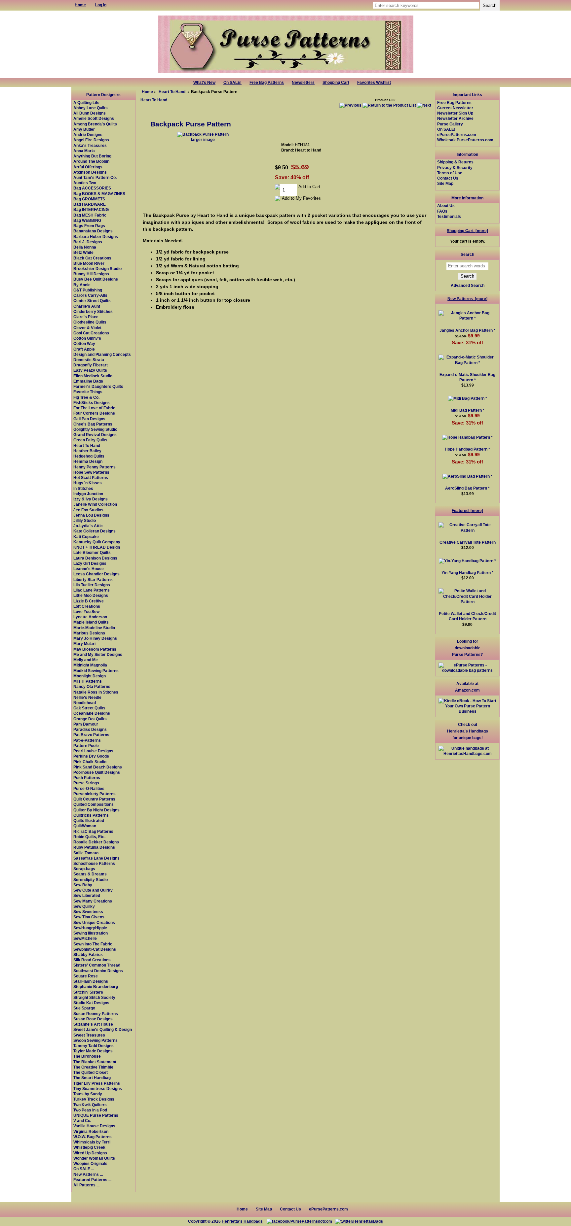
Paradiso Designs (90, 729)
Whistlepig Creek (89, 1147)
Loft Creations (86, 606)
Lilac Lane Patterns (91, 590)
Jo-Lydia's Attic (88, 526)
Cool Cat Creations (91, 333)
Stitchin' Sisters (88, 992)
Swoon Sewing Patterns (95, 1040)
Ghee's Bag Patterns (92, 424)
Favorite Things (87, 392)
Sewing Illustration (90, 933)
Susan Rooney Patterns (95, 1013)
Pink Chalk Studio (89, 762)
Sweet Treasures (89, 1035)
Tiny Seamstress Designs (97, 1088)
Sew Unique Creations (94, 922)
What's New (204, 82)
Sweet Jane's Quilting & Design (102, 1029)
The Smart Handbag (92, 1077)
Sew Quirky (84, 906)
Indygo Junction (88, 494)
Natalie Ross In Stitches (95, 692)
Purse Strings (86, 783)
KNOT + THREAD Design (96, 547)
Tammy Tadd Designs (93, 1045)
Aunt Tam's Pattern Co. (95, 177)
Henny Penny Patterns (94, 467)
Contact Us (447, 178)
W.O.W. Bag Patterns (92, 1137)
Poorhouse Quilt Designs (96, 772)
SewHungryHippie (90, 928)
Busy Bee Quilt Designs (95, 279)
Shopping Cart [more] (467, 230)
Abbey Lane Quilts (90, 108)
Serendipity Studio (90, 879)
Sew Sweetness (88, 911)
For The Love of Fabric (94, 408)
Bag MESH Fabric (89, 215)
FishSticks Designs (91, 402)
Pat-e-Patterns (87, 740)
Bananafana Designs (93, 231)
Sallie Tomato (85, 853)
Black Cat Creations (92, 258)
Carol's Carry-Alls (90, 295)
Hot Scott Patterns (90, 477)
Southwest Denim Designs (98, 971)
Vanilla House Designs (94, 1126)
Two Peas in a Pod (90, 1110)
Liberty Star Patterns (93, 579)
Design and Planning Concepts (102, 354)
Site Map (445, 183)
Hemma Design (87, 461)
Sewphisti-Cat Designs (94, 949)
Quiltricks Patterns (91, 815)
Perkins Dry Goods (91, 756)
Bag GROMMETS (89, 199)
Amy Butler (84, 129)
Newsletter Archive (455, 118)
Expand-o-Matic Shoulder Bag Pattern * (467, 377)
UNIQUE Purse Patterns (95, 1115)
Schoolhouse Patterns (94, 863)
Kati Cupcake (86, 536)
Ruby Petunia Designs (94, 847)
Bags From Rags (89, 225)
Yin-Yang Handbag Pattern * (467, 572)
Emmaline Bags (88, 381)
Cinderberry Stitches (93, 311)
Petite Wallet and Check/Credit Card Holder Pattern (467, 616)
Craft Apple (84, 349)
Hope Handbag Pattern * (467, 449)
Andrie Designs (87, 134)
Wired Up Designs (90, 1153)
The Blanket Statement (94, 1062)
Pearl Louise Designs (93, 751)
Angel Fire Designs (91, 140)
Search (467, 254)
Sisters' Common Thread (96, 965)
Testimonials (449, 216)
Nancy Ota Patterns (91, 686)
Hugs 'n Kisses (87, 483)
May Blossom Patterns (94, 649)
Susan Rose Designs (93, 1019)
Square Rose (85, 976)
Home (147, 91)
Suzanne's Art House (93, 1024)
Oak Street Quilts (89, 708)
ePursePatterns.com (456, 134)
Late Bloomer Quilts (92, 552)
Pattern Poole (86, 745)
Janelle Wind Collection (95, 504)
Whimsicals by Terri (91, 1142)
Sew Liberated (86, 895)
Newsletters (303, 82)
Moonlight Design (89, 676)
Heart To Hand (172, 91)
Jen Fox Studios (88, 510)
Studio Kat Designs (91, 1003)
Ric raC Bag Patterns (93, 831)
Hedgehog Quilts (88, 456)
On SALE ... (83, 1169)
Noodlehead (84, 702)
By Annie (82, 285)
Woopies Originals (90, 1163)
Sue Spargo (84, 1008)
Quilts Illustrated (88, 820)
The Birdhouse (87, 1056)
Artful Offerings (87, 167)
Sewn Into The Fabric (92, 944)
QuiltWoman (84, 826)
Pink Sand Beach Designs (97, 767)
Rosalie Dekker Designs (96, 842)
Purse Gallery (450, 124)
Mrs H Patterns (87, 681)
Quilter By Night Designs (96, 810)
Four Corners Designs (94, 413)
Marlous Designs (89, 633)
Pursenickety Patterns (94, 794)
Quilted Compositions (93, 804)
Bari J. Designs (87, 242)
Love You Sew (86, 611)
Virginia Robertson (90, 1131)
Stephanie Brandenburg (95, 986)
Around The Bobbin (91, 161)
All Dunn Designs (89, 113)
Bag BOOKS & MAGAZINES (99, 193)
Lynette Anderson (90, 617)
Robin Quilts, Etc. (89, 836)
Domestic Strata (88, 360)
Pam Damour (85, 724)
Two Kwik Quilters (90, 1105)
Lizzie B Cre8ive (88, 601)
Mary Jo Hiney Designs (95, 638)
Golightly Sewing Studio (95, 429)
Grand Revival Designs (95, 434)
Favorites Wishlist (374, 82)
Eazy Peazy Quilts (90, 370)
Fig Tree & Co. (86, 397)
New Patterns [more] (467, 298)
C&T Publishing (87, 290)
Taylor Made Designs (93, 1051)
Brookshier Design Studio (97, 268)
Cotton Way (84, 343)
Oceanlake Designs (91, 713)
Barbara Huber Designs (95, 236)
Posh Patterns (86, 777)
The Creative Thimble (93, 1067)
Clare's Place (85, 317)
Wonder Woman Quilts (94, 1158)
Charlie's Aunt (86, 306)
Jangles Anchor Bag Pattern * (467, 330)
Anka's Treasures (90, 145)
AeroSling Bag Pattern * (467, 488)
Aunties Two (84, 183)
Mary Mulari (84, 643)
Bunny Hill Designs (91, 274)
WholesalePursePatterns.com (465, 140)
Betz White (83, 252)
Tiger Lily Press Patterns (96, 1083)
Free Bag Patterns (266, 82)
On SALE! (232, 82)
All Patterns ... (86, 1185)
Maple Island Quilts (91, 622)
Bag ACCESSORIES (92, 188)
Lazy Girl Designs (89, 563)
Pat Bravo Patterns (91, 734)
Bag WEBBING (87, 220)
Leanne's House (88, 568)
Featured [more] (467, 510)
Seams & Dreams (90, 874)
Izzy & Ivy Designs (90, 499)
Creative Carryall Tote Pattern (467, 542)
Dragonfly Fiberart (90, 365)
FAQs (442, 211)
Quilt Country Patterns (94, 799)
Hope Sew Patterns (91, 472)
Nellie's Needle (87, 697)
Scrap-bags (84, 869)
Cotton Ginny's (87, 338)
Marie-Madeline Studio (94, 628)
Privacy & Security (455, 167)
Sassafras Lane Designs (96, 858)
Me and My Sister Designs (97, 654)
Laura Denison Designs (95, 558)
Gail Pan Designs (89, 419)
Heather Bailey (87, 451)
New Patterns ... (88, 1174)
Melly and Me (85, 660)
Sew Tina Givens (88, 917)
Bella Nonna (84, 247)
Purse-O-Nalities (88, 788)
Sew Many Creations (92, 901)
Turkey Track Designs (93, 1099)
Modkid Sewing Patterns (96, 670)
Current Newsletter (455, 108)
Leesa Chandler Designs (96, 574)
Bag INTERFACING (91, 209)
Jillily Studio (84, 520)
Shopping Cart (336, 82)
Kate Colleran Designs (94, 531)
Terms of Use (449, 173)
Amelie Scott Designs (93, 118)
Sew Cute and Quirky (93, 890)
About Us (446, 205)
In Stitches (83, 488)
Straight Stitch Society (94, 997)
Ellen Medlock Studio (92, 376)
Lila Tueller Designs (91, 585)
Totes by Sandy (87, 1094)
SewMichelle (85, 938)
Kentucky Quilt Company (96, 542)
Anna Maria (84, 151)
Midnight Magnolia (90, 665)
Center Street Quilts (92, 300)
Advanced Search (467, 285)
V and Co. (82, 1120)
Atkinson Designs (90, 172)
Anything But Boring (92, 156)
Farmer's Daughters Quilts (98, 386)
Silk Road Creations (92, 960)
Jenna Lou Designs (91, 515)
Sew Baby (82, 885)
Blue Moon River (88, 263)
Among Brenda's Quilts (95, 124)
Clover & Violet (87, 327)
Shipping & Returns (455, 162)
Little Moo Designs (90, 595)
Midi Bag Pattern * (467, 410)
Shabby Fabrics (88, 954)
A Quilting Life (86, 102)
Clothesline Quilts (89, 322)
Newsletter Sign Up (455, 113)
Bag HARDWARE (89, 204)
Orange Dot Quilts (90, 719)
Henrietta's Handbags (242, 1221)
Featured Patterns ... (92, 1179)
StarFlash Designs (90, 981)
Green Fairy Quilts (90, 440)
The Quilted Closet (90, 1072)
